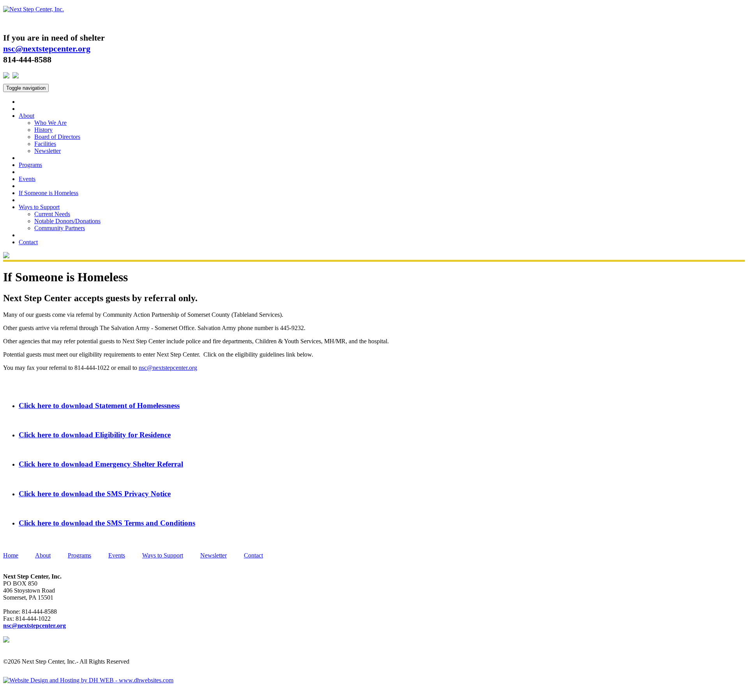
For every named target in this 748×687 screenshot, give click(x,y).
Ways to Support (39, 207)
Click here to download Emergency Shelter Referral (101, 464)
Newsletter (47, 150)
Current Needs (52, 214)
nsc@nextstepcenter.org (168, 367)
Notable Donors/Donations (67, 221)
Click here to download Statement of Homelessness (99, 405)
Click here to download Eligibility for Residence (95, 435)
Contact (28, 242)
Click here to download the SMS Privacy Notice (95, 494)
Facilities (45, 143)
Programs (30, 165)
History (43, 129)
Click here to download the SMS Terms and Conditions (107, 523)
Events (27, 179)
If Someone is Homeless (48, 193)
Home (10, 555)
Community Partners (59, 228)
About (26, 115)
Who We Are (50, 122)
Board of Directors (57, 136)
